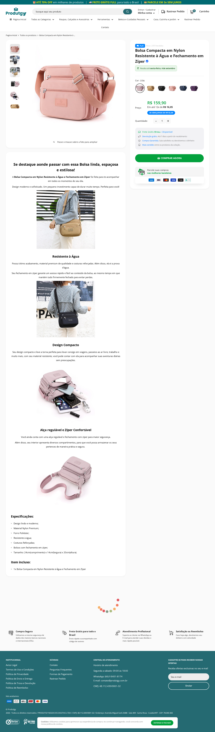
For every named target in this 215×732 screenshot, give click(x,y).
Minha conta (145, 12)
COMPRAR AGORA (171, 158)
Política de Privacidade (17, 674)
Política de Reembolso (17, 687)
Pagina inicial (11, 35)
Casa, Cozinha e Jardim (165, 19)
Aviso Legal (11, 665)
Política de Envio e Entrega (19, 678)
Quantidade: (141, 120)
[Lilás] (140, 88)
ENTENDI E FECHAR (162, 722)
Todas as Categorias (41, 19)
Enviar (188, 685)
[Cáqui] (150, 88)
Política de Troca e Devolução (20, 683)
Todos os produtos (28, 35)
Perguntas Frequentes (61, 669)
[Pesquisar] (127, 11)
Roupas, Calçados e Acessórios (74, 19)
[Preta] (161, 88)
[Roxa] (194, 88)
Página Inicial (19, 19)
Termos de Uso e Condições (20, 669)
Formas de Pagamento (61, 674)
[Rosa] (172, 88)
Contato (105, 27)
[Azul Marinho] (183, 88)
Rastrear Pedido (192, 19)
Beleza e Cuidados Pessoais (131, 19)
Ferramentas (104, 19)
